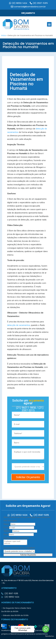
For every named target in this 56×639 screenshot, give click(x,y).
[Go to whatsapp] (45, 629)
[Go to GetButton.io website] (49, 636)
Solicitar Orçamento (28, 555)
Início (3, 35)
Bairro (6, 534)
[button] (49, 24)
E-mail (6, 527)
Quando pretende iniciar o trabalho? (19, 548)
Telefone (8, 531)
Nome (7, 524)
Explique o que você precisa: (16, 538)
